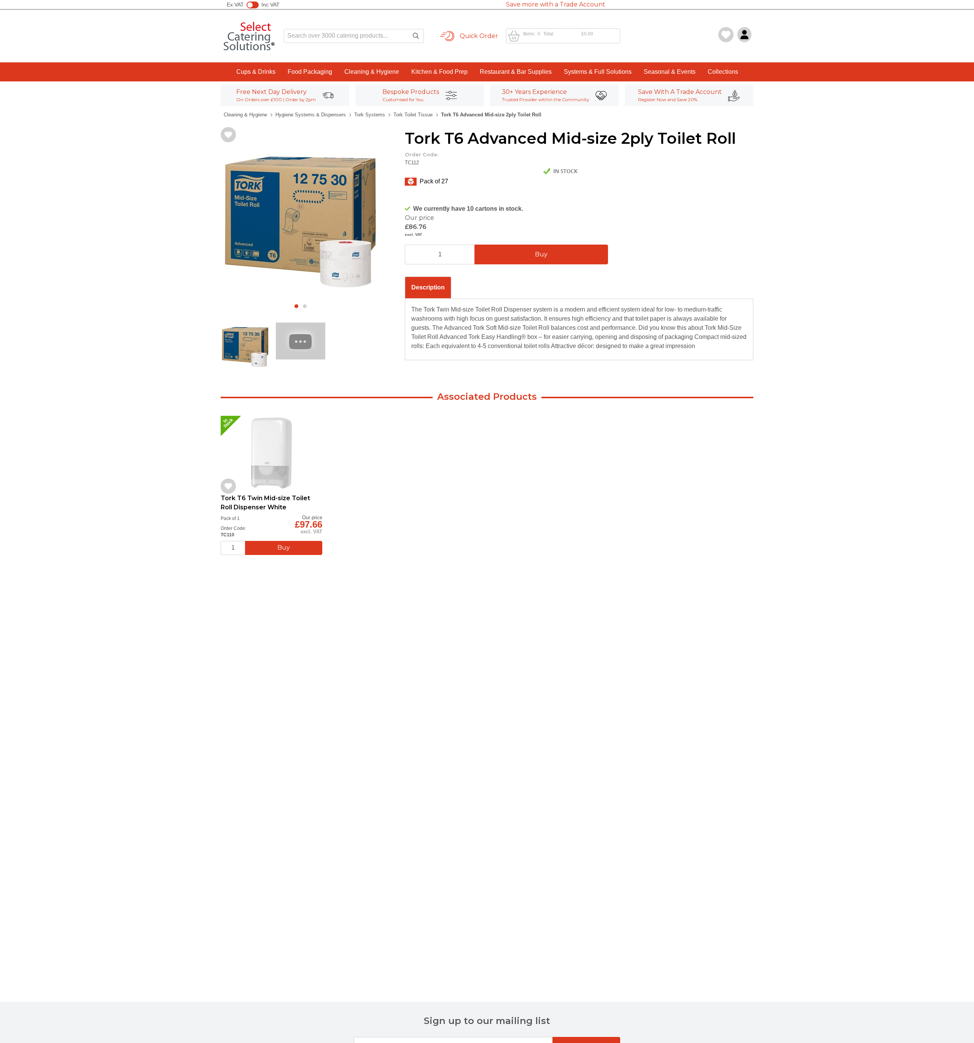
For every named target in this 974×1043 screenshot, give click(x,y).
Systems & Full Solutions (598, 71)
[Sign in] (744, 34)
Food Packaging (310, 71)
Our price (419, 217)
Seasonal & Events (669, 71)
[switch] (253, 5)
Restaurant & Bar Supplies (516, 71)
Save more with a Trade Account (555, 4)
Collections (723, 71)
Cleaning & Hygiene (371, 71)
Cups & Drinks (255, 71)
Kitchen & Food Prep (439, 71)
